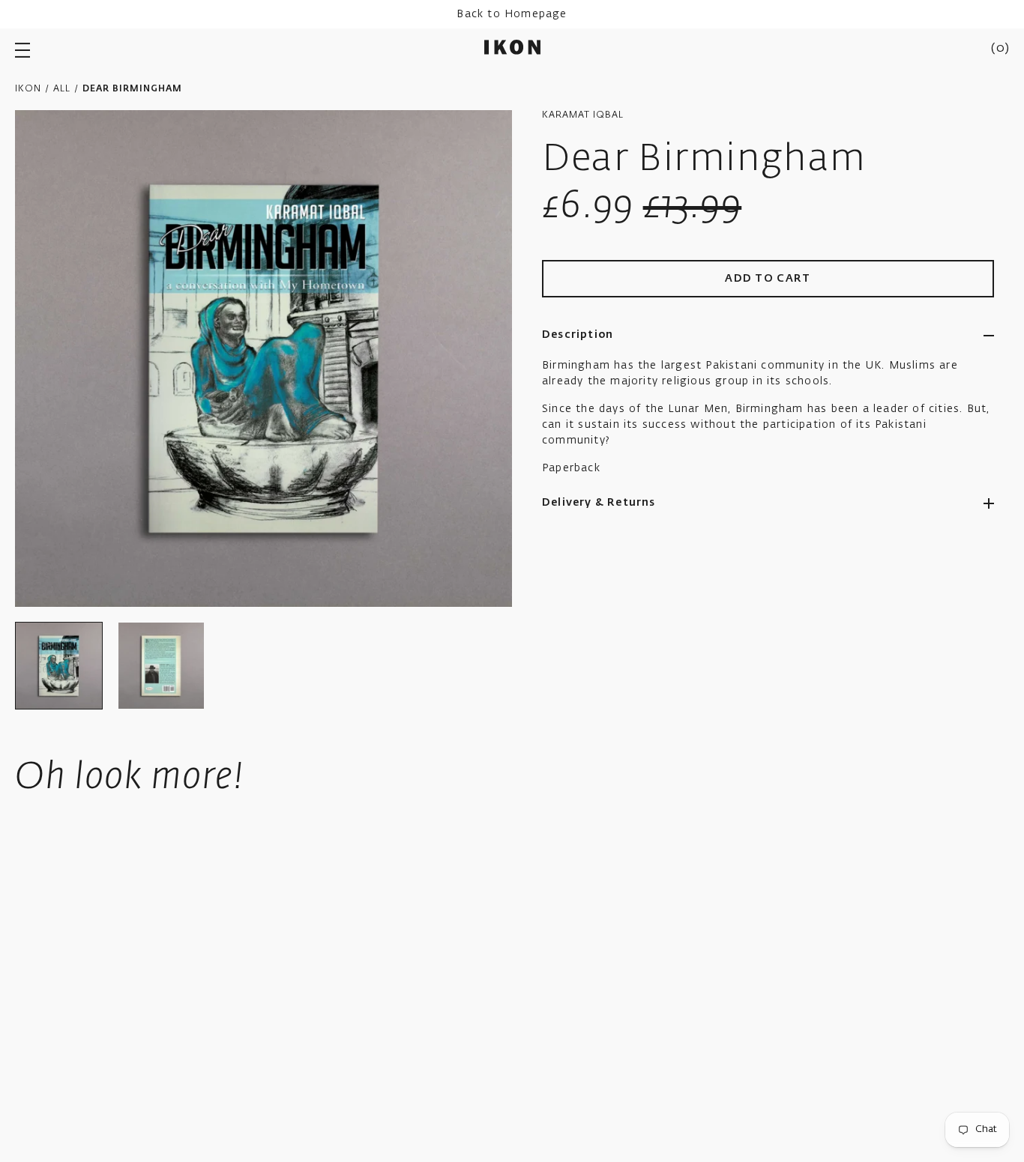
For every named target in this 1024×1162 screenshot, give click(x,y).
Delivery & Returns (599, 502)
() (1000, 49)
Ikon (28, 89)
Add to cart (768, 278)
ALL (61, 89)
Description (577, 335)
